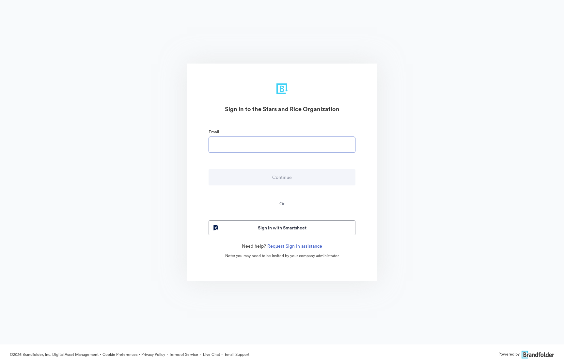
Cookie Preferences (119, 354)
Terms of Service (183, 354)
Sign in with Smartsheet (282, 228)
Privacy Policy (153, 354)
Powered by (509, 354)
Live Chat (211, 354)
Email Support (236, 354)
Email (214, 132)
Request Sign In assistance (294, 246)
